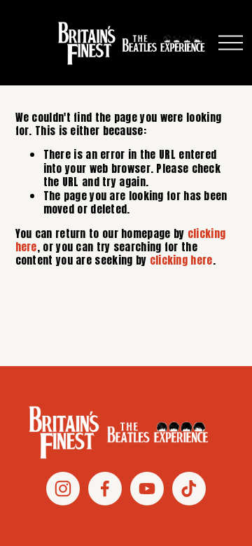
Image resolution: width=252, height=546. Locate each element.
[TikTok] (189, 488)
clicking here (181, 260)
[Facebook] (105, 488)
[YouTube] (147, 488)
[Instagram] (63, 488)
